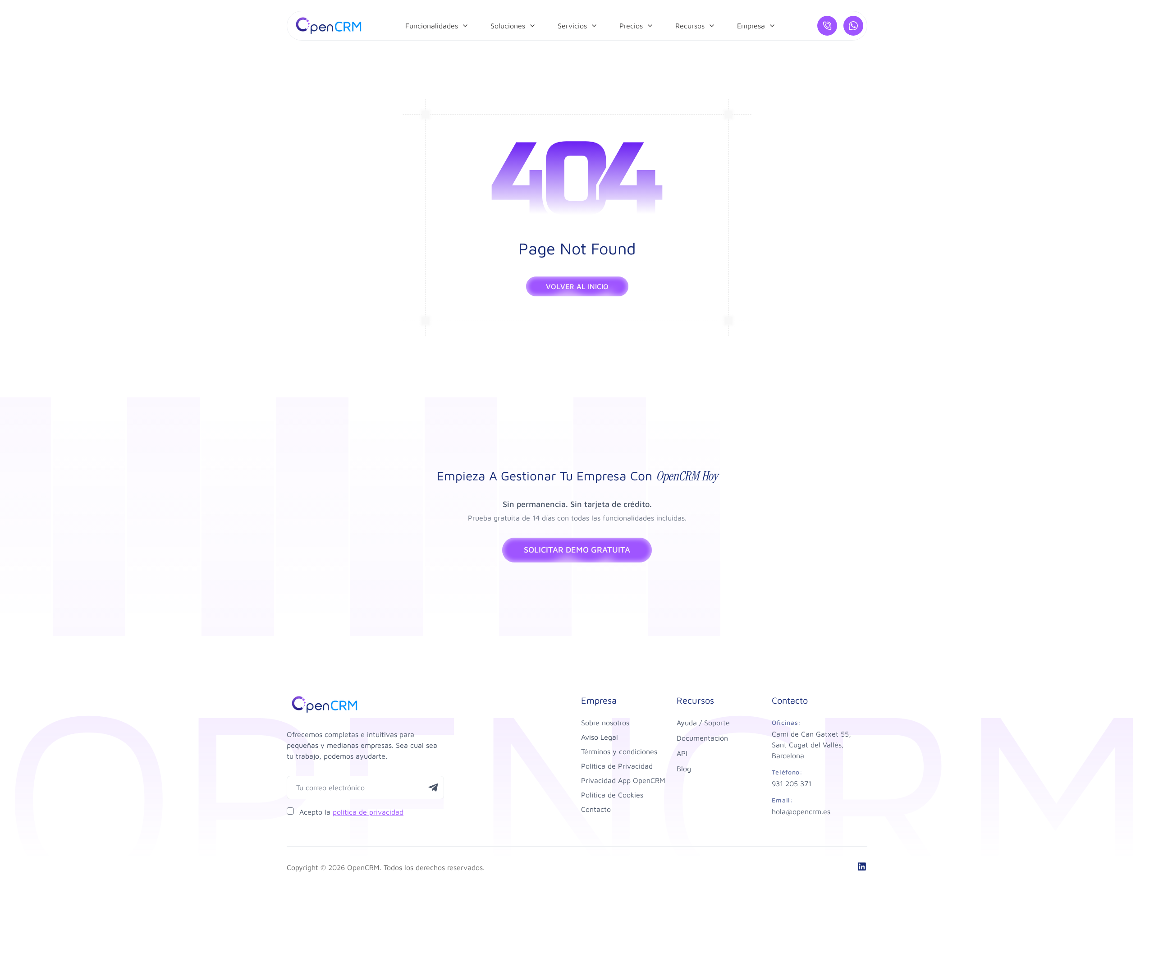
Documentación (702, 738)
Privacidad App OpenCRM (623, 780)
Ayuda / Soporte (703, 723)
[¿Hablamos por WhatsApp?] (853, 26)
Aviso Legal (599, 737)
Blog (684, 769)
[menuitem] (437, 26)
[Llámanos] (827, 26)
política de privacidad (368, 812)
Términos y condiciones (619, 751)
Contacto (596, 809)
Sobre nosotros (605, 723)
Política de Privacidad (617, 766)
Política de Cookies (612, 795)
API (682, 753)
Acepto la (351, 812)
